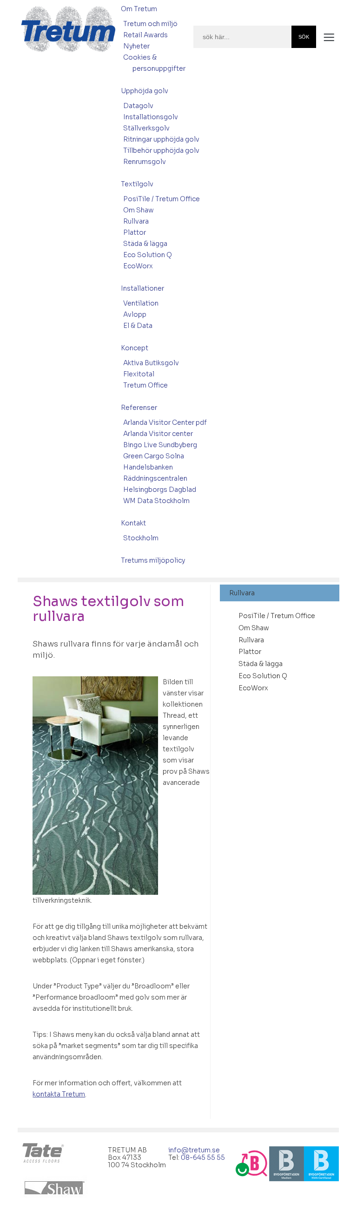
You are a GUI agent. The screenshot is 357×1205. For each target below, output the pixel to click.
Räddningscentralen (155, 478)
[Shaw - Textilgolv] (56, 1188)
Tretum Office (145, 385)
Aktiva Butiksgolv (151, 363)
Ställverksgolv (146, 128)
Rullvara (136, 221)
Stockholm (141, 538)
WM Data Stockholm (156, 501)
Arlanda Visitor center (158, 433)
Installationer (142, 288)
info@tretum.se (194, 1150)
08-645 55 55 (203, 1157)
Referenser (139, 407)
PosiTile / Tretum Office (161, 199)
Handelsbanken (148, 467)
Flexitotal (138, 374)
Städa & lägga (145, 243)
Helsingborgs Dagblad (159, 489)
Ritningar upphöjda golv (161, 139)
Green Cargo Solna (153, 456)
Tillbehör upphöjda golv (161, 150)
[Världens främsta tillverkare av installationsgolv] (44, 1154)
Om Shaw (138, 210)
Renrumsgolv (144, 161)
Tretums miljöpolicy (153, 560)
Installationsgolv (150, 117)
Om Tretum (139, 9)
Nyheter (136, 46)
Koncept (134, 348)
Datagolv (138, 106)
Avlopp (134, 314)
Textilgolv (137, 184)
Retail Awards (145, 35)
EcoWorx (138, 266)
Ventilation (141, 303)
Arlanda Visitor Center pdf (165, 422)
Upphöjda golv (144, 91)
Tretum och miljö (150, 24)
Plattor (134, 232)
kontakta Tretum (59, 1094)
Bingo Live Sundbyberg (160, 445)
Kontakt (133, 523)
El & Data (137, 325)
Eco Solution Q (147, 255)
